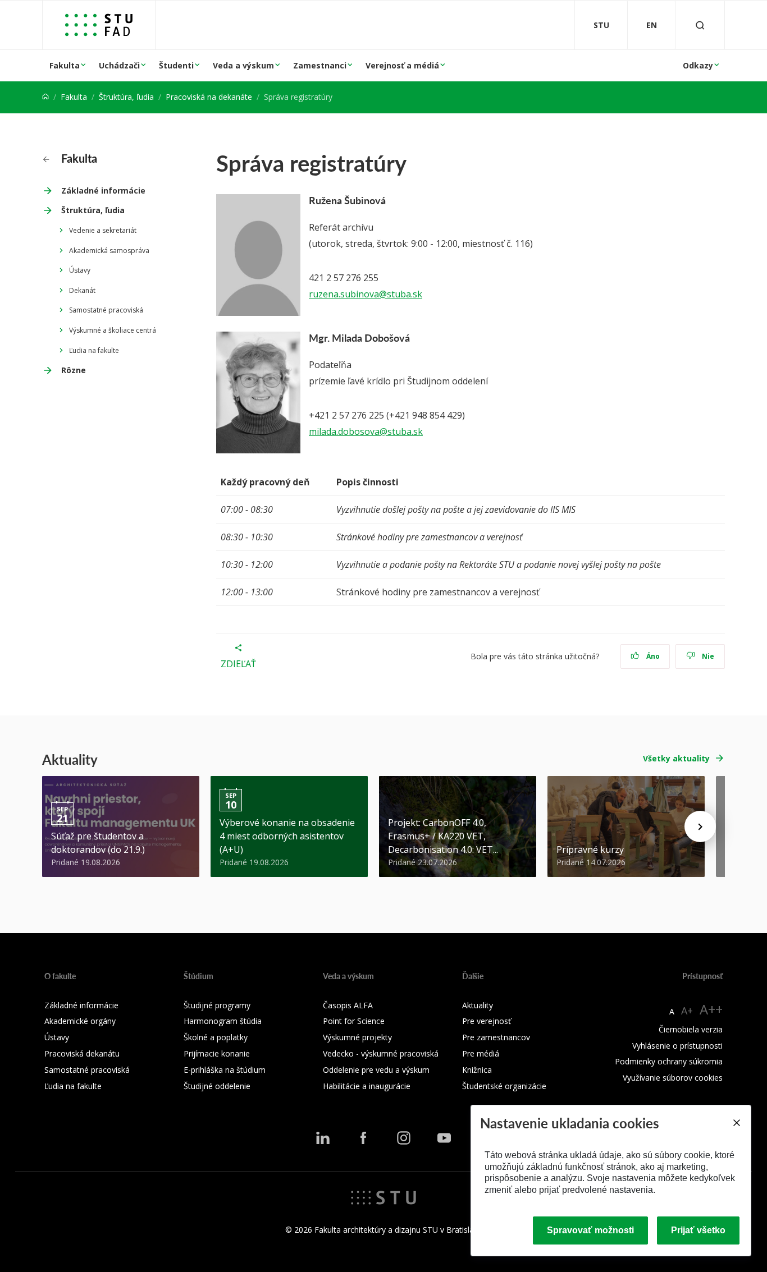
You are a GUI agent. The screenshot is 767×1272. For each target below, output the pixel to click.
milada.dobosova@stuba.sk (366, 431)
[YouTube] (444, 1138)
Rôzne (73, 370)
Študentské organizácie (504, 1086)
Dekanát (82, 290)
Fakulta (64, 65)
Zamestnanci (319, 65)
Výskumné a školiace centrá (112, 330)
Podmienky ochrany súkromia (669, 1061)
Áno (652, 656)
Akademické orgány (80, 1021)
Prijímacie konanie (217, 1053)
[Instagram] (403, 1138)
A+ (687, 1010)
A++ (711, 1009)
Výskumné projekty (357, 1037)
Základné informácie (103, 190)
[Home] (45, 96)
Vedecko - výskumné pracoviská (381, 1053)
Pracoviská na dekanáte (209, 96)
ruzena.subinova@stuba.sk (365, 294)
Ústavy (79, 270)
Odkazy (698, 65)
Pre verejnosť (486, 1021)
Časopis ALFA (348, 1005)
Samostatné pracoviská (106, 310)
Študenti (176, 65)
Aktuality (477, 1005)
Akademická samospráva (109, 250)
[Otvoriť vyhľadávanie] (700, 25)
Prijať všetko (698, 1230)
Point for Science (354, 1021)
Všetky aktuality (676, 758)
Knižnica (477, 1069)
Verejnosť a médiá (402, 65)
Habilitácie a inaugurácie (366, 1086)
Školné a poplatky (216, 1037)
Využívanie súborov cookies (673, 1077)
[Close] (736, 1122)
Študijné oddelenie (217, 1086)
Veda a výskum (243, 65)
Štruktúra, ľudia (126, 96)
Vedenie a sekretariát (102, 230)
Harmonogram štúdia (223, 1021)
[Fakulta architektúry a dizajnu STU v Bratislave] (99, 24)
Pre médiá (480, 1053)
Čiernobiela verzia (691, 1029)
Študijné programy (217, 1005)
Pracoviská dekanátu (82, 1053)
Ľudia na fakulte (94, 350)
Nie (707, 656)
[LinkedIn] (323, 1138)
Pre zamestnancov (496, 1037)
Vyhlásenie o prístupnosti (677, 1045)
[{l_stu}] (383, 1197)
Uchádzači (119, 65)
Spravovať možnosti (590, 1230)
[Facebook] (363, 1138)
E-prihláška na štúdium (225, 1069)
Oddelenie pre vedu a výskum (376, 1069)
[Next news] (700, 826)
